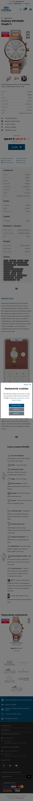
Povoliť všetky (16, 405)
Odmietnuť (16, 409)
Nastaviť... (16, 413)
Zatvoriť (26, 384)
